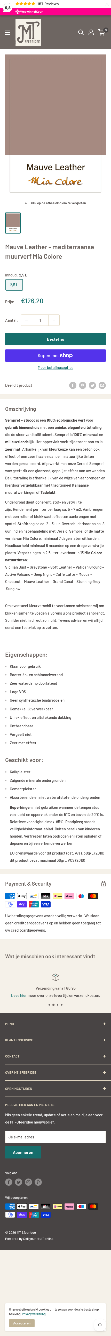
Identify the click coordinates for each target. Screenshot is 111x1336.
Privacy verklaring (34, 1314)
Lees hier (19, 995)
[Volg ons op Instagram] (28, 1182)
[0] (101, 32)
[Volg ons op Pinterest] (38, 1182)
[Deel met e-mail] (102, 385)
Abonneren (23, 1152)
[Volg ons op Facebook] (8, 1182)
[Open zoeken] (81, 32)
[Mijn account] (91, 32)
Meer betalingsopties (55, 367)
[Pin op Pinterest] (82, 385)
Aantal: (11, 320)
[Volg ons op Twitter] (18, 1182)
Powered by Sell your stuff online (29, 1239)
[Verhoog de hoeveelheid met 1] (54, 320)
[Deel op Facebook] (72, 385)
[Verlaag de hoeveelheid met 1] (26, 320)
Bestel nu (55, 339)
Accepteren (21, 1323)
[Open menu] (7, 33)
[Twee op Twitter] (92, 385)
